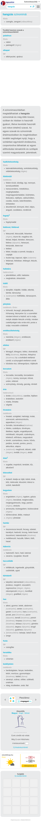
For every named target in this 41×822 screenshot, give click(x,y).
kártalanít (7, 576)
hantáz (6, 523)
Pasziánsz (24, 698)
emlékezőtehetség (11, 331)
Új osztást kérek (20, 776)
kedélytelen (8, 664)
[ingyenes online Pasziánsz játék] (12, 699)
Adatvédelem (25, 820)
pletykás (7, 304)
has (4, 599)
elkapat (6, 50)
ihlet (5, 458)
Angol (21, 713)
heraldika (7, 652)
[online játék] (24, 701)
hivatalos (7, 410)
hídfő (5, 283)
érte (5, 389)
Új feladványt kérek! (20, 747)
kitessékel (7, 473)
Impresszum (15, 820)
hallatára (7, 269)
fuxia (5, 641)
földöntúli (7, 176)
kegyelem (7, 490)
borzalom (7, 369)
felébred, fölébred (11, 227)
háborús (7, 546)
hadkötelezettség (10, 162)
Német (26, 713)
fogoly (6, 216)
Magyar (15, 713)
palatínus (7, 36)
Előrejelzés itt (29, 766)
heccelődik (8, 561)
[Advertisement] (20, 83)
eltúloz (6, 345)
